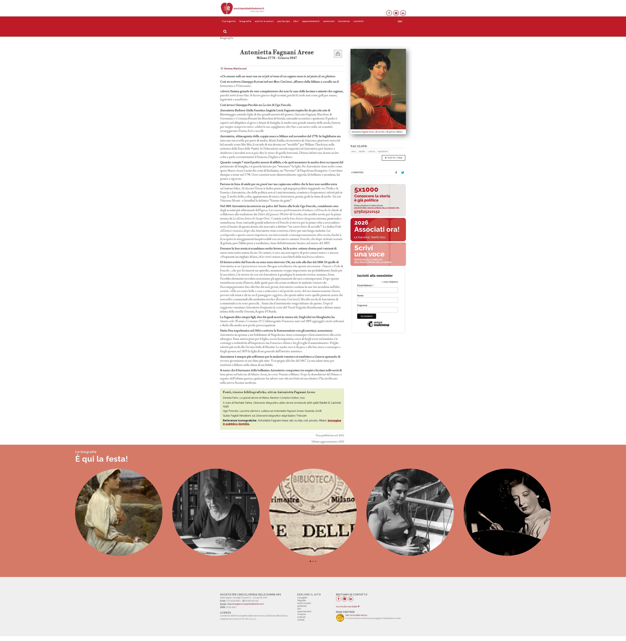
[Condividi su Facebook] (396, 172)
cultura (371, 151)
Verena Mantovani (235, 68)
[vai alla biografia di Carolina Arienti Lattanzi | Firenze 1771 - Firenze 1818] (216, 512)
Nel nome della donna (356, 615)
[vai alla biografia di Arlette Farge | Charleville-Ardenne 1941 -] (119, 512)
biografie (245, 21)
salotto (362, 151)
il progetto (229, 21)
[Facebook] (389, 13)
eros (354, 151)
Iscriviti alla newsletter (347, 606)
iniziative (344, 21)
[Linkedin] (403, 13)
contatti (358, 21)
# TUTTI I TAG (393, 158)
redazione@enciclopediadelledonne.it (245, 604)
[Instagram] (396, 13)
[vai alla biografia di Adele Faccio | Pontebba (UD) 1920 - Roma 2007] (507, 512)
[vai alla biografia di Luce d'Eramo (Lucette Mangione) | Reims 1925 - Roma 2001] (313, 512)
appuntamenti (311, 21)
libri (296, 21)
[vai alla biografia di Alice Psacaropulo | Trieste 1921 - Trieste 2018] (410, 512)
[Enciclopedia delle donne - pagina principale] (242, 8)
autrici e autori (264, 21)
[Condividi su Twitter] (402, 172)
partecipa (283, 21)
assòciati (329, 21)
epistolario (383, 151)
